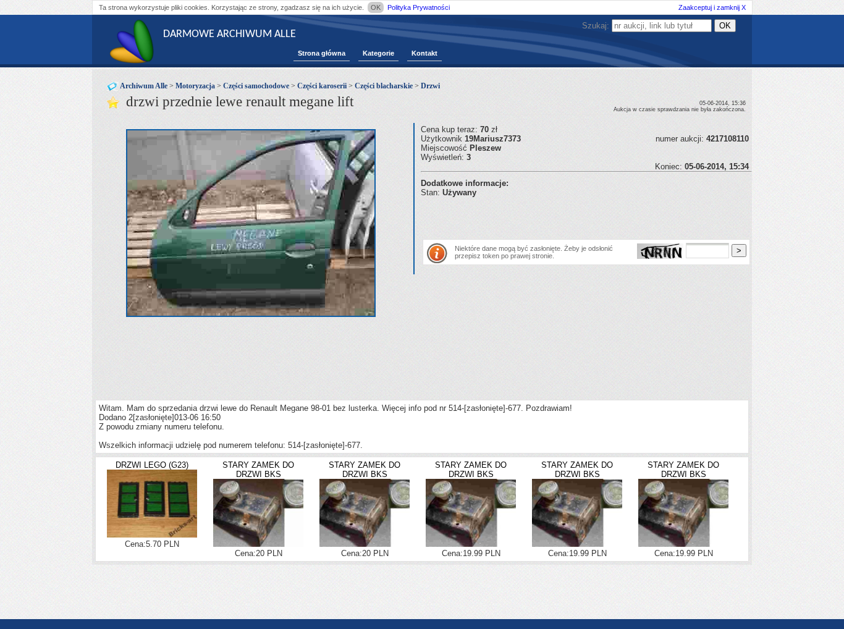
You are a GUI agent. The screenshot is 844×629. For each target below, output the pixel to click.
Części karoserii (322, 86)
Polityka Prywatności (418, 7)
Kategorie (378, 53)
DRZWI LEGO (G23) (152, 465)
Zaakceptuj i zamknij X (712, 7)
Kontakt (424, 53)
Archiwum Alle (143, 86)
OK (376, 7)
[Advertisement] (565, 215)
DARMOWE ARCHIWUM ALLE (229, 34)
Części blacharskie (384, 86)
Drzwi (430, 86)
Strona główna (321, 53)
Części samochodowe (256, 86)
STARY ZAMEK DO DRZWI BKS (258, 469)
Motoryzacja (195, 86)
